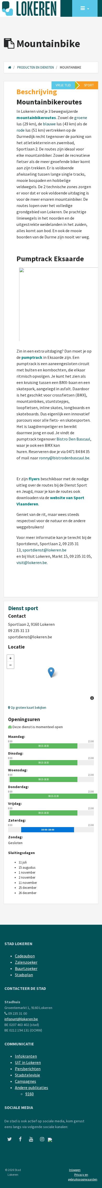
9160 (29, 1093)
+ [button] (10, 658)
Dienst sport (23, 608)
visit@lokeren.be (31, 562)
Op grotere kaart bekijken (28, 707)
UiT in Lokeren (28, 1062)
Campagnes (25, 1081)
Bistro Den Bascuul (73, 439)
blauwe (49, 123)
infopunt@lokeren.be (21, 1019)
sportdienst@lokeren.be (44, 550)
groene (80, 117)
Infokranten (26, 1056)
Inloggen (75, 1170)
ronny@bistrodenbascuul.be (64, 457)
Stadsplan (24, 974)
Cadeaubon (25, 955)
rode (20, 130)
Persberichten (28, 1068)
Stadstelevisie (27, 1075)
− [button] (10, 665)
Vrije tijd (63, 85)
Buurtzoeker (26, 968)
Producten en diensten (35, 67)
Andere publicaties (31, 1087)
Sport (89, 85)
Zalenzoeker (26, 962)
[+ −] (51, 678)
